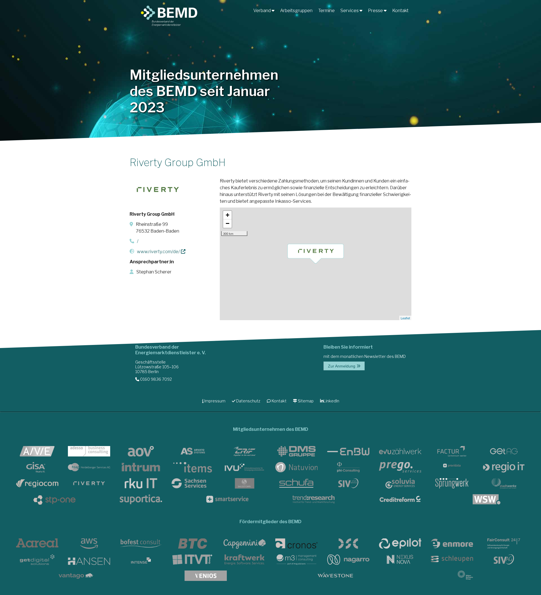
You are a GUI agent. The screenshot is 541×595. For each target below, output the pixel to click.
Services (350, 10)
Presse (376, 10)
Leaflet (405, 318)
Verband (262, 10)
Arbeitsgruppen (296, 10)
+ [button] (227, 215)
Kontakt (400, 10)
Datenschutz (247, 400)
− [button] (227, 223)
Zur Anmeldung (342, 366)
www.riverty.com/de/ (158, 251)
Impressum (214, 400)
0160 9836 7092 (155, 379)
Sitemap (305, 400)
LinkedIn (331, 400)
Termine (326, 10)
